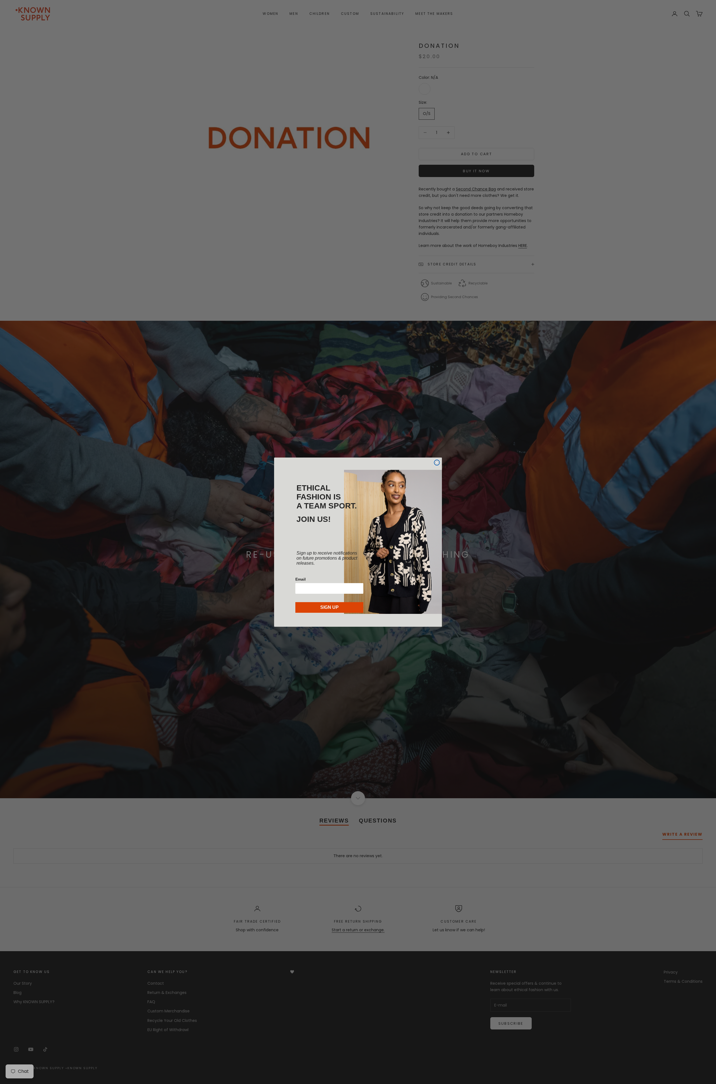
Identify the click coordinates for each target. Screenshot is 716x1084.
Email (300, 579)
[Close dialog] (437, 462)
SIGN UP (329, 607)
